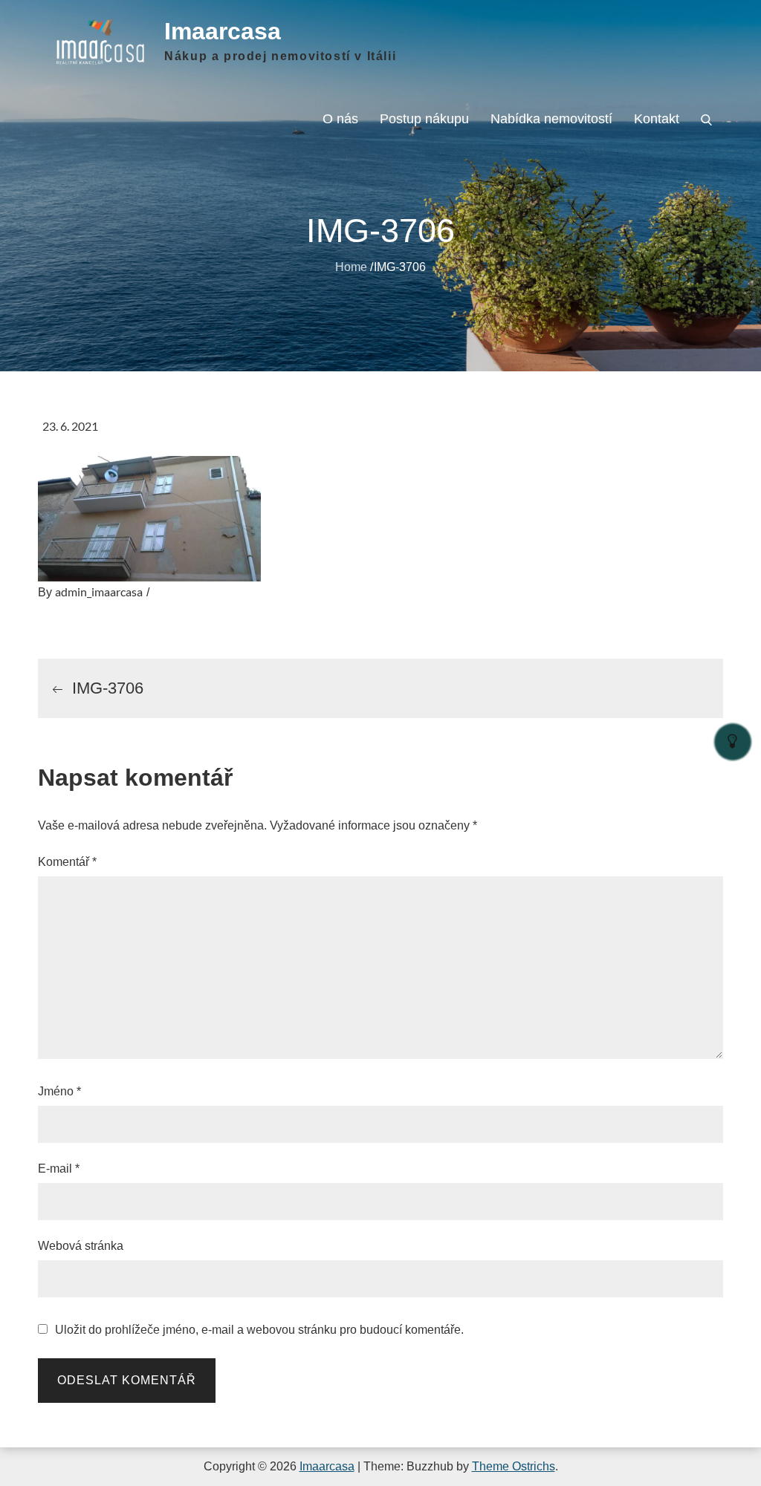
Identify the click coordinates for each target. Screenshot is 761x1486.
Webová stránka (80, 1245)
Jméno (59, 1091)
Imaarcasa (222, 31)
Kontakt (656, 118)
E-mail (59, 1168)
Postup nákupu (424, 118)
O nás (340, 118)
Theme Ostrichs (513, 1466)
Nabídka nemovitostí (551, 118)
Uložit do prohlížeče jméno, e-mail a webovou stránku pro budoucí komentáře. (259, 1330)
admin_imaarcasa (99, 591)
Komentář (67, 862)
